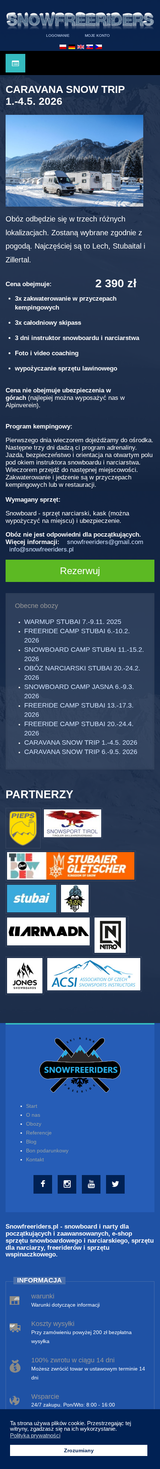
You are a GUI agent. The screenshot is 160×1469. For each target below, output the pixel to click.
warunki (42, 1296)
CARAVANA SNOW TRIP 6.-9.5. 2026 (80, 751)
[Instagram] (68, 1184)
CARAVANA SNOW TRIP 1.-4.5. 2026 (80, 742)
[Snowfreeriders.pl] (80, 19)
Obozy (33, 1124)
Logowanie (58, 35)
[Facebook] (43, 1184)
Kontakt (35, 1159)
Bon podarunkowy (47, 1150)
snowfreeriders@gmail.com (105, 542)
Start (31, 1106)
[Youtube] (92, 1184)
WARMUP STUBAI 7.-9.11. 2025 (72, 621)
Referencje (39, 1133)
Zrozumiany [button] (79, 1450)
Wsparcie (45, 1396)
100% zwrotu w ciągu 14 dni (73, 1360)
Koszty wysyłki (52, 1323)
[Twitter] (116, 1184)
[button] (118, 1429)
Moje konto (97, 35)
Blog (31, 1142)
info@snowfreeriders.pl (41, 549)
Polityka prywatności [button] (35, 1435)
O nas (33, 1115)
